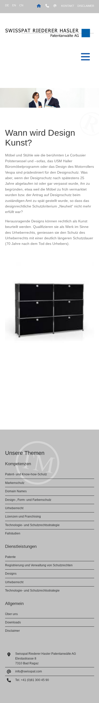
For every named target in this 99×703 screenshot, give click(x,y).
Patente (10, 557)
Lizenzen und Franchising (23, 516)
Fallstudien (12, 533)
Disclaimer (85, 5)
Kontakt (67, 5)
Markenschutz (14, 483)
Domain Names (16, 491)
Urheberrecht (14, 508)
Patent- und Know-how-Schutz (26, 474)
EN (14, 5)
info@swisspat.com (28, 671)
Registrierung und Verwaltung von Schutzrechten (39, 565)
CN (21, 5)
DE (7, 5)
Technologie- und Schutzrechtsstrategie (32, 525)
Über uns (11, 614)
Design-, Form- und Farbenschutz (28, 500)
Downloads (13, 622)
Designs (10, 573)
